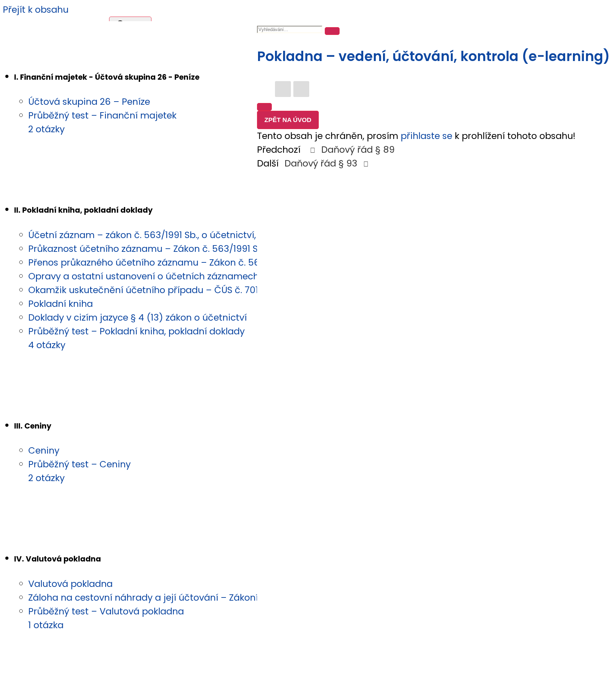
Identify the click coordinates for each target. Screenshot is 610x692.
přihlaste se (426, 135)
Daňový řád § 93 (322, 163)
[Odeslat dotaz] (264, 107)
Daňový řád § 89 (357, 149)
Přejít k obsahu (35, 9)
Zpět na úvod (287, 119)
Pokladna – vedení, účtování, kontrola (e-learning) (433, 56)
